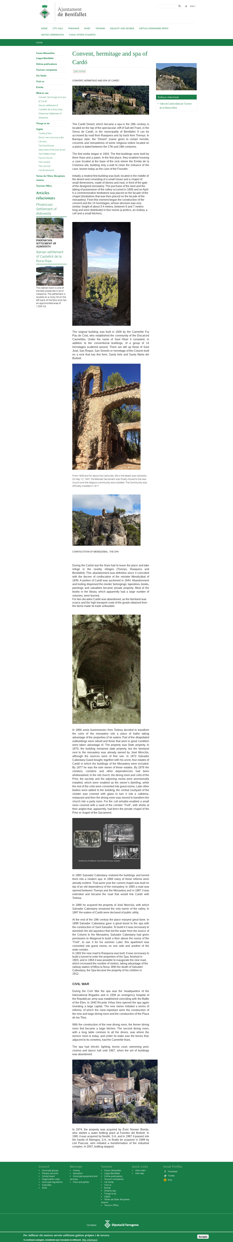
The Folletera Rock (47, 154)
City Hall (58, 28)
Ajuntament (72, 11)
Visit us (40, 81)
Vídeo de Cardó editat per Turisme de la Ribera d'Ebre (175, 105)
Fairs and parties (81, 1181)
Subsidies (47, 1184)
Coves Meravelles (45, 53)
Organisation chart (51, 1179)
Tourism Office (44, 186)
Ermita (39, 87)
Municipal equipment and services (83, 1178)
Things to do (43, 123)
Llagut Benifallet (44, 58)
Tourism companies (46, 70)
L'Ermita (42, 141)
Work (44, 1187)
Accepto (203, 1236)
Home (44, 28)
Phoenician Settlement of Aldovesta (50, 115)
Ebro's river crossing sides (51, 137)
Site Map (139, 1173)
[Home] (44, 19)
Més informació (89, 1240)
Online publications (46, 64)
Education (78, 1173)
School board (48, 1176)
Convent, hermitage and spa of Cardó (52, 99)
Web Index (140, 1170)
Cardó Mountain (46, 170)
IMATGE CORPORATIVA (52, 35)
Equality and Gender (122, 28)
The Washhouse (46, 145)
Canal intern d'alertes (82, 35)
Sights (39, 129)
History (76, 1170)
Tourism (100, 28)
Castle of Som (45, 133)
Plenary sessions (50, 1173)
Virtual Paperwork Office (154, 28)
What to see (42, 93)
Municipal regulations (52, 1181)
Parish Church (46, 158)
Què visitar (79, 71)
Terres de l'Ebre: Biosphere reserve (50, 178)
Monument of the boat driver (52, 149)
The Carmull (44, 166)
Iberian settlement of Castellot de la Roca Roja (50, 107)
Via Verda (41, 75)
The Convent (44, 162)
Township (73, 28)
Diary (87, 28)
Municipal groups (50, 1170)
